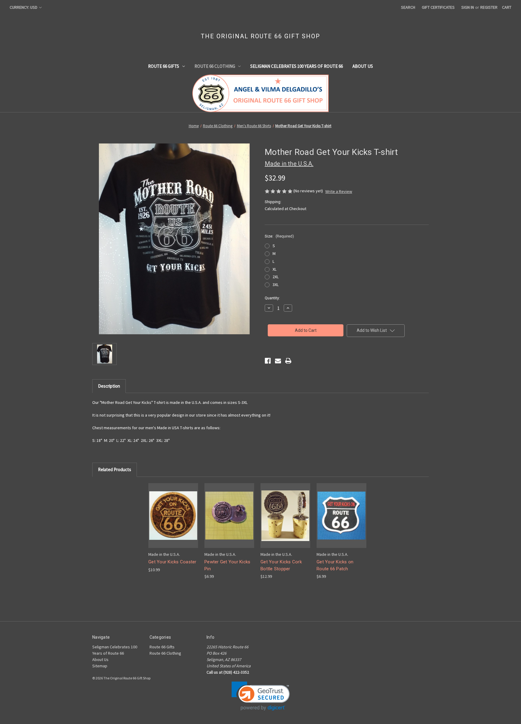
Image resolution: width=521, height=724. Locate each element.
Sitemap (99, 666)
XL (274, 269)
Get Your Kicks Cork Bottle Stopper (281, 565)
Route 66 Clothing (214, 66)
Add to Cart (173, 520)
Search (408, 7)
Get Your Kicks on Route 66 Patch (335, 565)
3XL (276, 284)
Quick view (172, 510)
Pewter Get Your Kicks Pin (227, 565)
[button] (260, 696)
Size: (279, 236)
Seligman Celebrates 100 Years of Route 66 (296, 66)
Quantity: (272, 298)
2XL (276, 276)
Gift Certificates (438, 7)
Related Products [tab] (114, 469)
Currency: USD (24, 7)
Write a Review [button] (338, 191)
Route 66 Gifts (163, 66)
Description (109, 386)
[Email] (278, 361)
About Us (362, 66)
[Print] (288, 361)
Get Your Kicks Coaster (172, 562)
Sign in (467, 7)
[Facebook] (268, 361)
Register (488, 7)
